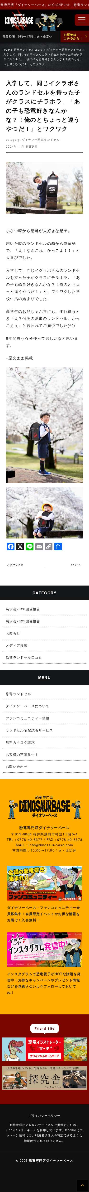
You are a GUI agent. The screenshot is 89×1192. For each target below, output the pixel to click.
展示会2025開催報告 (23, 621)
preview (16, 565)
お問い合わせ (17, 766)
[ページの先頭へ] (82, 1185)
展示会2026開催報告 (23, 608)
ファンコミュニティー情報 (27, 718)
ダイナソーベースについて (27, 705)
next (74, 565)
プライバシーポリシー (45, 1115)
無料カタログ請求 (20, 742)
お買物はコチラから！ (73, 36)
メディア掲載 (17, 645)
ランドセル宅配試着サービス (29, 730)
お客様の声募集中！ (22, 754)
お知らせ (13, 633)
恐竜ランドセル (18, 693)
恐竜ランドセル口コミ (24, 657)
